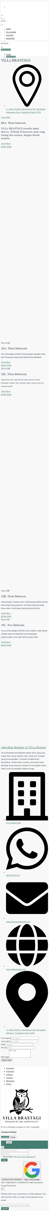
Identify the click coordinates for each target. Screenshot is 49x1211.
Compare (5, 1137)
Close (13, 1137)
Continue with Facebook (11, 1179)
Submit (5, 1208)
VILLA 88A (5, 117)
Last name (5, 1041)
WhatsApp (10, 1081)
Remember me (10, 1157)
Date (3, 1044)
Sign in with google (31, 1179)
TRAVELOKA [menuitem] (11, 57)
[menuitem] (11, 50)
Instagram (10, 1071)
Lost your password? (26, 1157)
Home (9, 7)
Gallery (11, 30)
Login (4, 1160)
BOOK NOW (12, 41)
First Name (6, 1038)
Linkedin (9, 1074)
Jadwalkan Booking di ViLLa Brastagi (23, 747)
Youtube (9, 1078)
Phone (4, 1047)
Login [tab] (9, 1142)
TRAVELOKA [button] (6, 50)
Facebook (10, 1068)
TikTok (8, 1084)
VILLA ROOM (13, 19)
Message (5, 1057)
